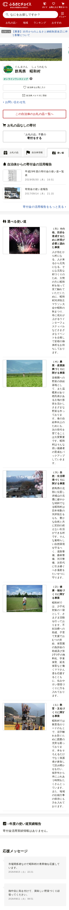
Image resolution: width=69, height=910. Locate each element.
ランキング (40, 22)
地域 (25, 22)
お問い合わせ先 (15, 102)
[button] (62, 15)
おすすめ (57, 22)
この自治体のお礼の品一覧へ (34, 113)
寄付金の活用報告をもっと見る (43, 206)
